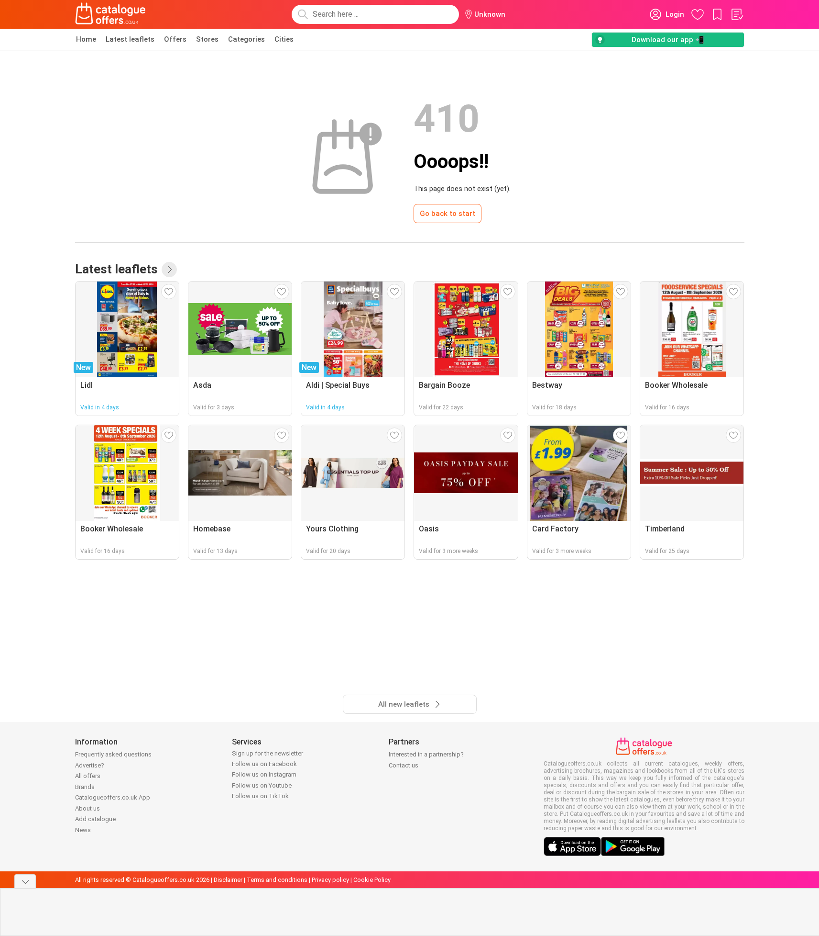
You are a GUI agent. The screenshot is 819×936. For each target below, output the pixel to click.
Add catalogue (95, 819)
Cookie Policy (372, 879)
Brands (85, 786)
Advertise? (89, 765)
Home (86, 39)
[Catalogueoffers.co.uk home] (110, 14)
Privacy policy (330, 879)
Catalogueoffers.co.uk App (112, 797)
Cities (284, 39)
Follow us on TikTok (260, 796)
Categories (246, 39)
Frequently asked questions (113, 754)
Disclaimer (228, 879)
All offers (87, 775)
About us (87, 808)
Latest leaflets (130, 39)
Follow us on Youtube (262, 785)
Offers (175, 39)
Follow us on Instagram (264, 774)
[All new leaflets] (169, 269)
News (83, 830)
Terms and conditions (277, 879)
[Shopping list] (736, 14)
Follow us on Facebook (264, 763)
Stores (207, 39)
